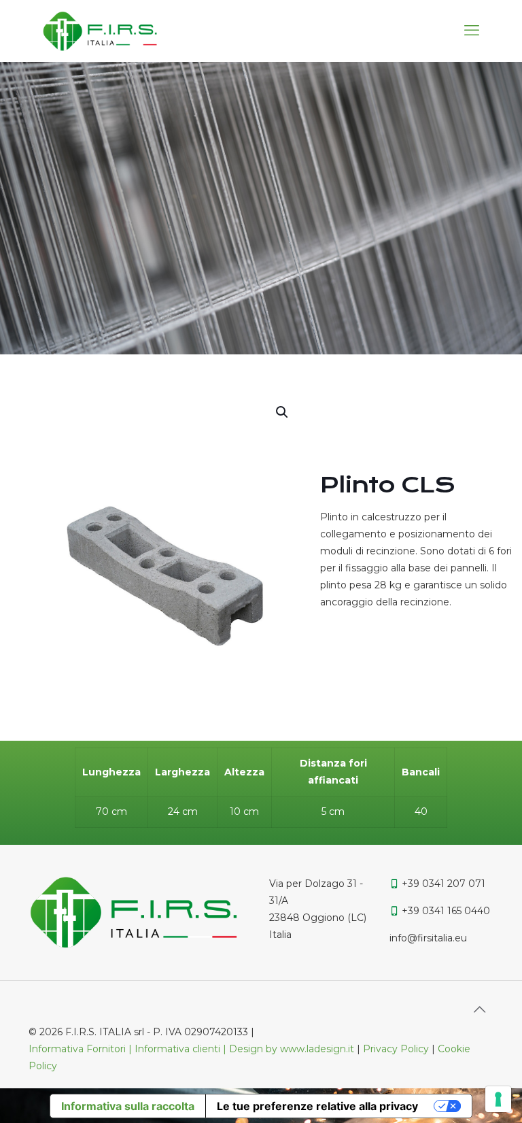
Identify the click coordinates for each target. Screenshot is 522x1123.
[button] (282, 412)
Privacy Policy (396, 1049)
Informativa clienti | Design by (207, 1049)
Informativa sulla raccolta (127, 1106)
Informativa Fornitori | (82, 1049)
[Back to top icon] (479, 1009)
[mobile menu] (471, 30)
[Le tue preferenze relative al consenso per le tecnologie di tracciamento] (498, 1099)
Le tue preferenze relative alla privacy (317, 1106)
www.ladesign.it (318, 1049)
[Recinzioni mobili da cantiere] (100, 30)
